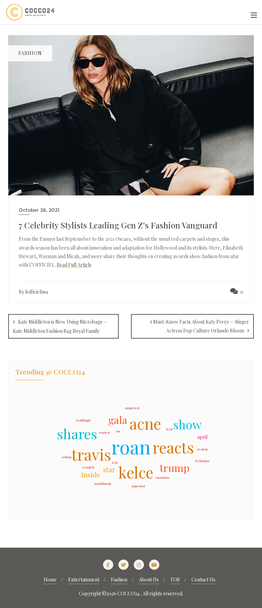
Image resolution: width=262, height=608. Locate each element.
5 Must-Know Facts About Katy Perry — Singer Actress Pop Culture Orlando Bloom (199, 325)
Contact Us (203, 579)
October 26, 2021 (39, 210)
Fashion (119, 579)
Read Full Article (74, 265)
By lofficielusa (33, 291)
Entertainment (83, 579)
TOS (175, 579)
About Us (149, 579)
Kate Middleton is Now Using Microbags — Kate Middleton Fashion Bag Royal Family (60, 326)
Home (50, 579)
